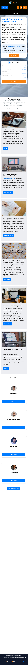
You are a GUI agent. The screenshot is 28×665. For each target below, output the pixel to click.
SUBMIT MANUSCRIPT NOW (9, 644)
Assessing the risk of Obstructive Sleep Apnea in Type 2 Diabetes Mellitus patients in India (13, 593)
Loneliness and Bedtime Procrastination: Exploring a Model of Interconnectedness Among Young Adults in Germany (12, 629)
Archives (6, 368)
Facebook (8, 661)
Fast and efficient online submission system (12, 641)
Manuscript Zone (8, 192)
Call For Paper (14, 81)
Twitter (14, 661)
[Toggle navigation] (25, 7)
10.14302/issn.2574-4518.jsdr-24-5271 (14, 602)
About (5, 148)
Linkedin (20, 661)
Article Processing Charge (14, 46)
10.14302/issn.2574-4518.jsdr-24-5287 (14, 637)
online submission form (9, 178)
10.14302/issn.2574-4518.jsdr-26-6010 (14, 567)
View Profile (13, 401)
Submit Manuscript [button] (14, 55)
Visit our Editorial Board (13, 488)
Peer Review (7, 279)
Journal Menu (14, 13)
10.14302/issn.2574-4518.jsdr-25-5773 (14, 531)
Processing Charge (8, 235)
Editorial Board (7, 323)
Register (5, 7)
